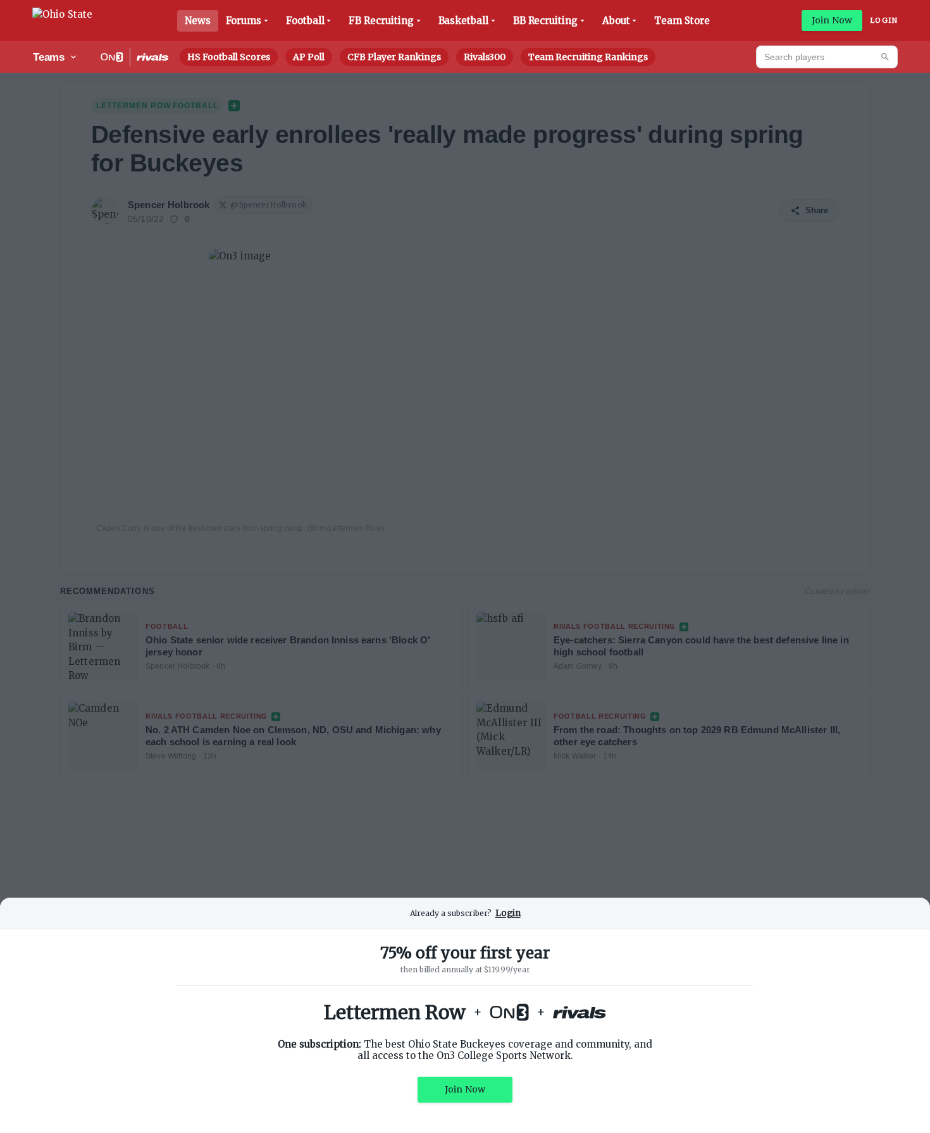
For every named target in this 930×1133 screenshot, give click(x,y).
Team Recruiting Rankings (588, 57)
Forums (244, 21)
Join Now (832, 20)
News (198, 21)
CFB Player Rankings (394, 57)
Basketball (463, 21)
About (616, 21)
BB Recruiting (545, 21)
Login (884, 20)
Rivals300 (484, 57)
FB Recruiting (381, 21)
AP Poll (309, 57)
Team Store (681, 21)
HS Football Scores (228, 57)
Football (305, 21)
